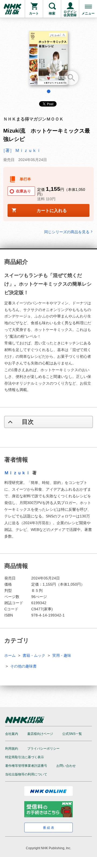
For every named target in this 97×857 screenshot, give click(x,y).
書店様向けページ (40, 734)
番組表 (49, 828)
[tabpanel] (48, 60)
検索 (52, 13)
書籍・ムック (34, 655)
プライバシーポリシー (43, 748)
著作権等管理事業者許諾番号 (26, 766)
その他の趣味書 (23, 666)
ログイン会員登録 (70, 13)
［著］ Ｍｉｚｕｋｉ (21, 150)
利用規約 (11, 748)
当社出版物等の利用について (26, 774)
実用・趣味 (61, 655)
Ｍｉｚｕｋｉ (17, 473)
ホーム (10, 655)
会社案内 (11, 734)
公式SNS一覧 (72, 734)
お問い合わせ (66, 766)
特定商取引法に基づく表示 (24, 757)
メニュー (88, 13)
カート (34, 13)
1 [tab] (48, 91)
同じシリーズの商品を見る (66, 232)
